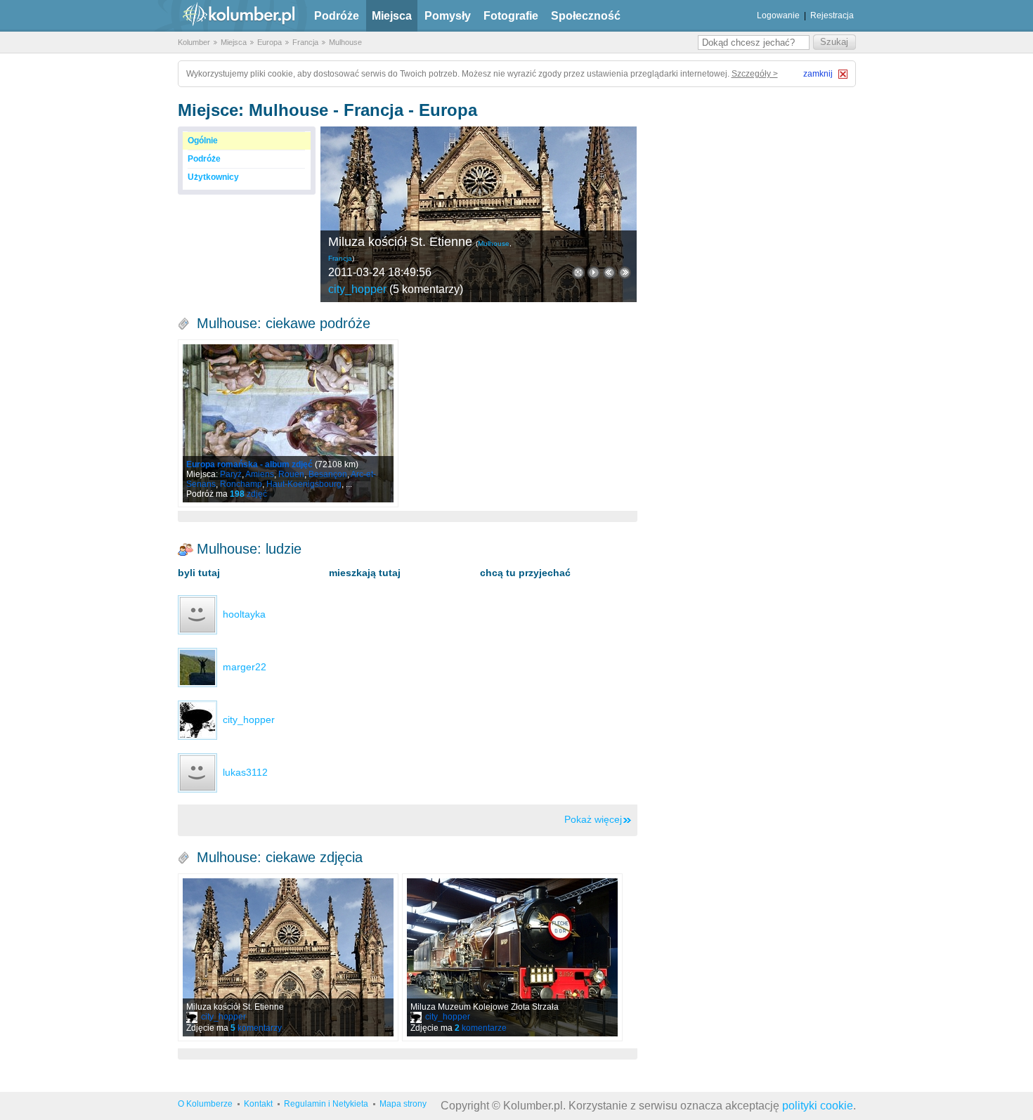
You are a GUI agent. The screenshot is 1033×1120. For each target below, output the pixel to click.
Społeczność (586, 16)
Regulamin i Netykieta (326, 1104)
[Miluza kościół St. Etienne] (478, 214)
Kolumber (194, 42)
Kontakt (258, 1104)
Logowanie (778, 15)
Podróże (336, 16)
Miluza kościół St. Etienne (400, 242)
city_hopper (357, 289)
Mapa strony (403, 1104)
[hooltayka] (197, 614)
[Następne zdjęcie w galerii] (609, 272)
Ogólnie (203, 140)
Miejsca (392, 16)
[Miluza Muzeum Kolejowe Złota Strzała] (512, 957)
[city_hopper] (197, 719)
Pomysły (447, 16)
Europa (269, 42)
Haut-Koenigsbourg (304, 484)
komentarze (481, 1028)
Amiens (259, 474)
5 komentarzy (426, 289)
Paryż (231, 474)
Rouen (291, 474)
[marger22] (197, 666)
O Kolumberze (205, 1104)
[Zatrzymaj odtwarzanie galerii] (593, 272)
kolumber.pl (227, 16)
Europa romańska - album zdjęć (249, 464)
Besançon (327, 474)
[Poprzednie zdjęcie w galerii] (624, 272)
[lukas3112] (197, 772)
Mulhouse (345, 42)
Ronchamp (241, 484)
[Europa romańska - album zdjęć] (288, 423)
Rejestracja (832, 15)
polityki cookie (817, 1106)
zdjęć (248, 494)
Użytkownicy (213, 177)
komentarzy (256, 1028)
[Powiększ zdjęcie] (578, 272)
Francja (305, 42)
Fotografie (510, 16)
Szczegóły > (755, 74)
